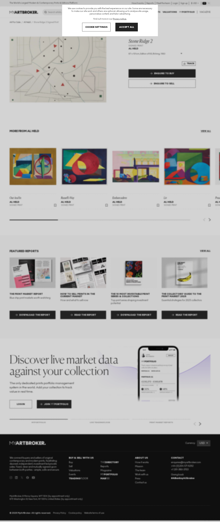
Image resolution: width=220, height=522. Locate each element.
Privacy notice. (120, 19)
